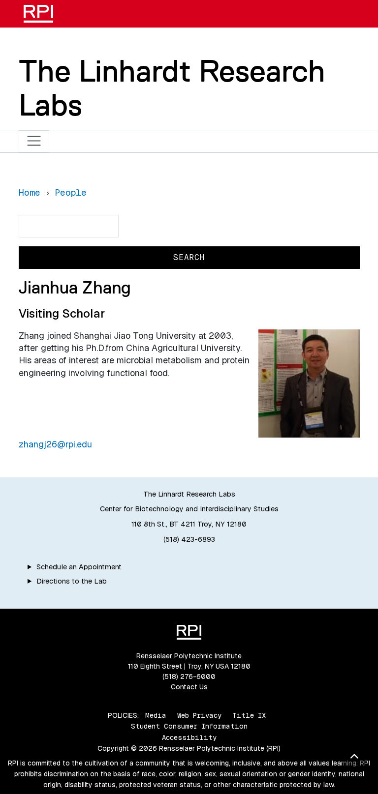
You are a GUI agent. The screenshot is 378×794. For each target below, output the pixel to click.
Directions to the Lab (71, 581)
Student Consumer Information (189, 726)
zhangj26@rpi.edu (55, 444)
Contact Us (189, 686)
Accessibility (189, 737)
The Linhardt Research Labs (172, 87)
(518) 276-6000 (189, 676)
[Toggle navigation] (34, 141)
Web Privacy (199, 715)
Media (155, 715)
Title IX (249, 715)
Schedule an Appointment (79, 566)
